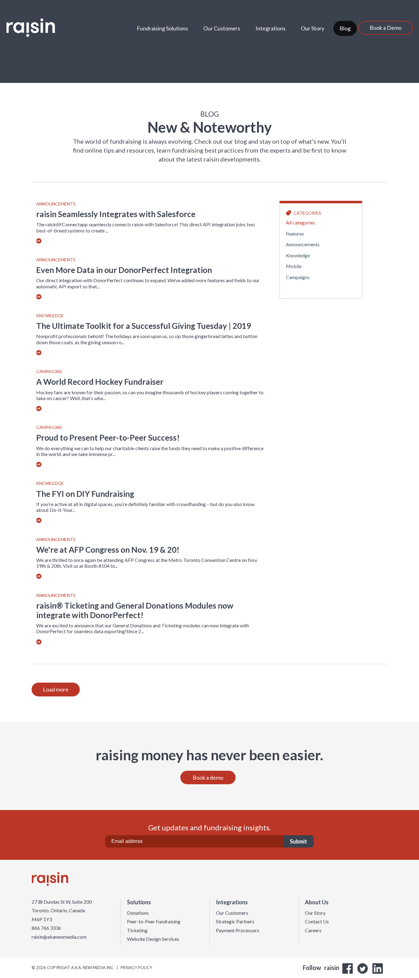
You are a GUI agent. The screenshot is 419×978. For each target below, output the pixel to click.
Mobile (294, 266)
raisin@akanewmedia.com (59, 937)
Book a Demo (386, 27)
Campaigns (49, 371)
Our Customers (221, 28)
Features (295, 233)
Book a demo (208, 777)
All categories (300, 222)
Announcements (55, 203)
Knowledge (50, 315)
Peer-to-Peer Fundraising (153, 921)
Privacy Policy (136, 967)
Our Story (312, 28)
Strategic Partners (235, 921)
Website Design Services (153, 939)
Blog (345, 28)
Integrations (271, 28)
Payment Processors (237, 930)
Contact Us (317, 921)
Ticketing (137, 930)
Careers (313, 930)
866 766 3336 (46, 928)
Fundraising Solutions (162, 28)
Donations (138, 913)
